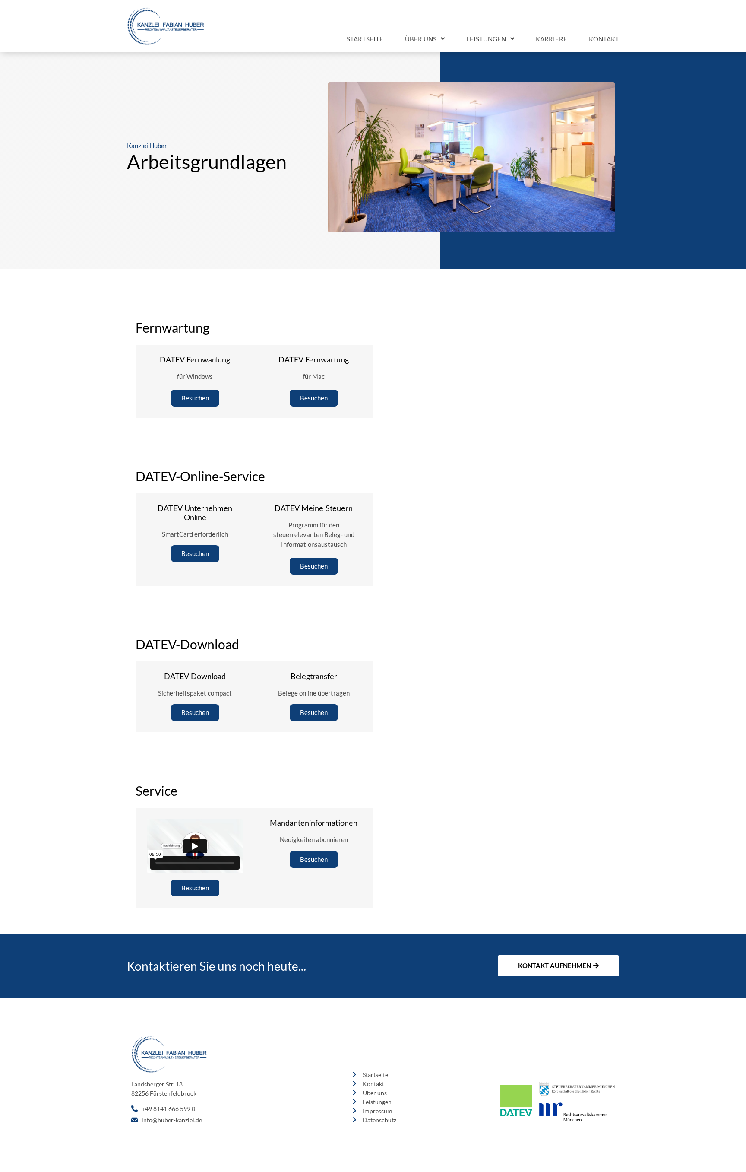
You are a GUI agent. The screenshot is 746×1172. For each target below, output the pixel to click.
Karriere (551, 39)
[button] (195, 398)
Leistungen (486, 39)
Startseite (365, 39)
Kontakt (604, 39)
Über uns (420, 39)
